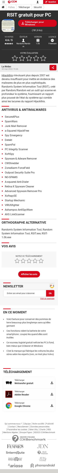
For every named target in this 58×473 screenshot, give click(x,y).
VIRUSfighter (12, 205)
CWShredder (12, 163)
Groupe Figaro (26, 432)
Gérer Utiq (33, 429)
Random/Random (23, 45)
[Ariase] (15, 465)
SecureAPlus (12, 116)
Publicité (49, 424)
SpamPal (10, 144)
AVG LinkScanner (14, 214)
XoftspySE (11, 195)
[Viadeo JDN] (42, 459)
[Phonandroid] (42, 466)
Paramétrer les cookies (17, 429)
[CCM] (12, 2)
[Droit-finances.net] (42, 453)
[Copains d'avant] (15, 459)
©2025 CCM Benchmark (44, 432)
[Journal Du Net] (42, 446)
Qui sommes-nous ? (13, 424)
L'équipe (27, 424)
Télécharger (24, 7)
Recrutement (23, 427)
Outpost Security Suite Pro (20, 172)
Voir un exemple (47, 298)
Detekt (8, 140)
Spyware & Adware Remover (21, 158)
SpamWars (11, 121)
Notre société (38, 424)
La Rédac (6, 66)
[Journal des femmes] (15, 446)
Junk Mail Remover (16, 126)
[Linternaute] (15, 452)
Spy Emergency (13, 135)
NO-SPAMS (11, 177)
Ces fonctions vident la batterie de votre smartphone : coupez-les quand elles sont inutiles (27, 334)
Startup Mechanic (15, 200)
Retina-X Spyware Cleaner (19, 186)
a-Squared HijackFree (17, 130)
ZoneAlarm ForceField (17, 167)
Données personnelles (39, 427)
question (52, 2)
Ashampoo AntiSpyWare (19, 209)
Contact (12, 427)
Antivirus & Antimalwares (24, 110)
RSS (49, 429)
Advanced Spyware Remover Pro (23, 191)
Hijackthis (7, 75)
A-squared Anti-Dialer (17, 181)
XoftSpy (9, 153)
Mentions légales (10, 432)
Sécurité (38, 7)
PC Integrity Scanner (16, 149)
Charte (42, 429)
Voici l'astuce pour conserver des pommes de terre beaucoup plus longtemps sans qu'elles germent (28, 322)
